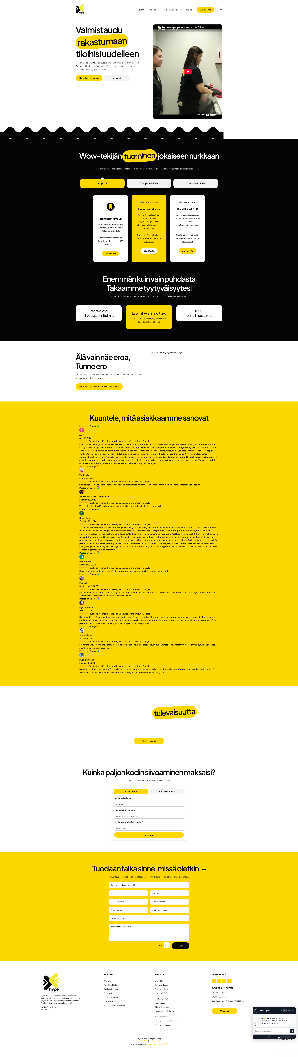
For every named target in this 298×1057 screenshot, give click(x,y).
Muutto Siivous (166, 791)
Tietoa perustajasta (111, 997)
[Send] (292, 1031)
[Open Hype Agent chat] (287, 1046)
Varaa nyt (117, 78)
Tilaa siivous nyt (149, 741)
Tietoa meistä (109, 993)
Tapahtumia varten (195, 183)
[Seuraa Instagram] (219, 981)
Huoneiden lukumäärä (124, 810)
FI (217, 10)
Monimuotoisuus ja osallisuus (114, 1005)
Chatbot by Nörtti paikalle (274, 1037)
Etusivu (141, 10)
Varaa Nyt (224, 1011)
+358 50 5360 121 (218, 993)
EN (221, 10)
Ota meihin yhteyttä (111, 1001)
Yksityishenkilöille (172, 10)
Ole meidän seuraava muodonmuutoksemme (99, 386)
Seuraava (149, 834)
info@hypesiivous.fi (106, 241)
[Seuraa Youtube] (229, 981)
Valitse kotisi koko (122, 798)
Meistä (189, 10)
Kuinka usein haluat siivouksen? (128, 822)
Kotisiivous (131, 791)
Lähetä (181, 945)
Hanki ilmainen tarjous (89, 78)
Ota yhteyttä (205, 10)
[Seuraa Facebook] (214, 981)
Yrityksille (153, 10)
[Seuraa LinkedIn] (224, 981)
